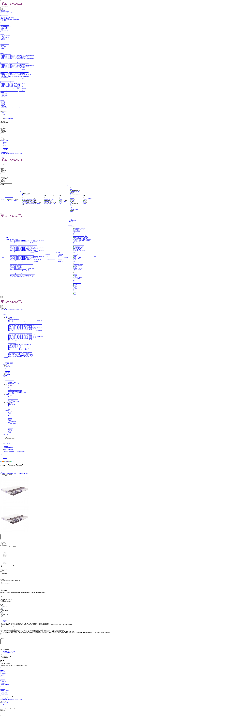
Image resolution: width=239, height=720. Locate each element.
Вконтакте (5, 142)
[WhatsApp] (10, 461)
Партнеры (2, 677)
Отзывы (4, 621)
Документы (2, 680)
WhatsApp (5, 143)
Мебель (9, 412)
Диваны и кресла (11, 404)
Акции (1, 668)
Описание (5, 620)
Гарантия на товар (4, 694)
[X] (6, 461)
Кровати (10, 396)
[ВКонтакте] (1, 461)
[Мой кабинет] (1, 298)
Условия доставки (4, 693)
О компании (3, 673)
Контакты (2, 676)
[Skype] (11, 461)
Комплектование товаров (13, 319)
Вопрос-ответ (3, 695)
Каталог (7, 378)
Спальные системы (12, 382)
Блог (1, 685)
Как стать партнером (4, 684)
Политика (2, 687)
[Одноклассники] (3, 461)
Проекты (2, 686)
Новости (2, 674)
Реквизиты (2, 689)
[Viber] (8, 461)
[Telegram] (13, 461)
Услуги (6, 316)
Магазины (2, 683)
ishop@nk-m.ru (4, 140)
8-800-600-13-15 (4, 106)
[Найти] (1, 9)
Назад (8, 315)
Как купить (7, 359)
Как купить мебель (4, 690)
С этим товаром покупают (8, 652)
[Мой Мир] (4, 461)
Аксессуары (10, 428)
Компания (7, 366)
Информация (3, 681)
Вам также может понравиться (9, 651)
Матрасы (10, 386)
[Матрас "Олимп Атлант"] (14, 503)
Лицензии (2, 679)
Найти (2, 710)
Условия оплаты (3, 692)
